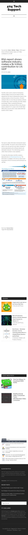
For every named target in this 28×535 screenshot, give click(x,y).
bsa (8, 229)
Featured (8, 228)
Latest (8, 439)
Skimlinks (3, 515)
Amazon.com (14, 511)
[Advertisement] (14, 32)
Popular (4, 439)
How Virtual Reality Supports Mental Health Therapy (12, 487)
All (19, 441)
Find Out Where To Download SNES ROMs (19, 381)
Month (16, 441)
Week (13, 441)
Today (9, 441)
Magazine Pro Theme (16, 528)
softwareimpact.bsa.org (15, 157)
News (12, 228)
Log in (19, 530)
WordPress (15, 530)
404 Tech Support (14, 7)
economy (11, 229)
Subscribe (3, 480)
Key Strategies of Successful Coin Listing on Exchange (13, 490)
